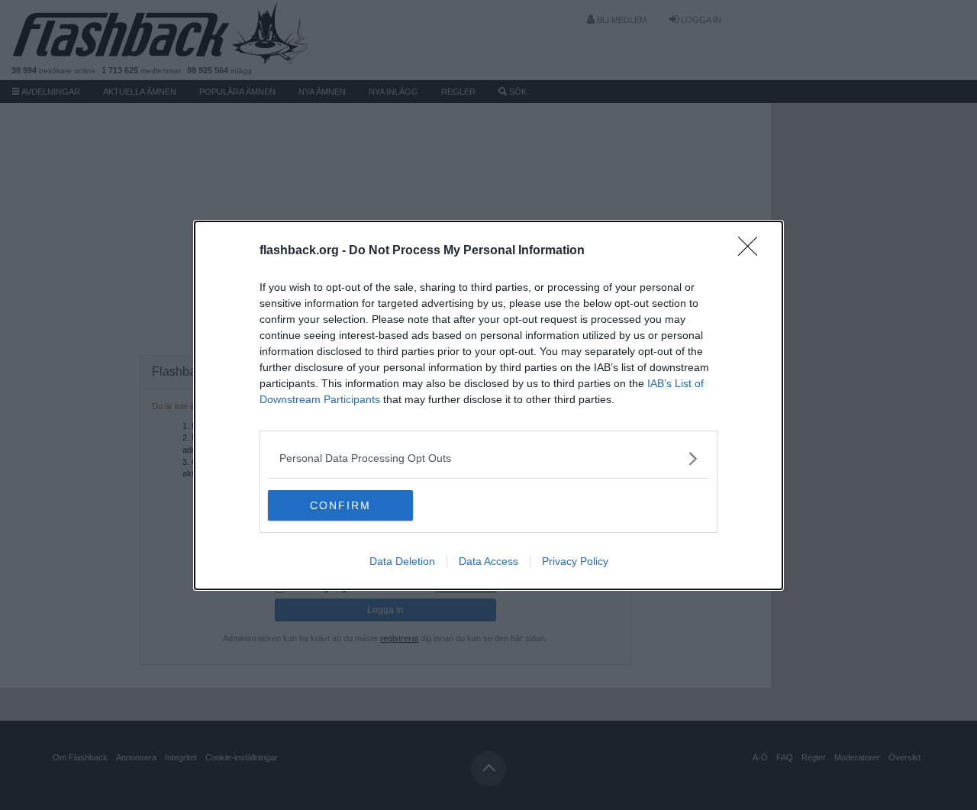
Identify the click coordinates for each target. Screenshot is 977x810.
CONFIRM (340, 505)
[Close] (752, 251)
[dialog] (488, 405)
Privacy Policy (575, 561)
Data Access (488, 561)
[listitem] (488, 458)
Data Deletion (402, 561)
